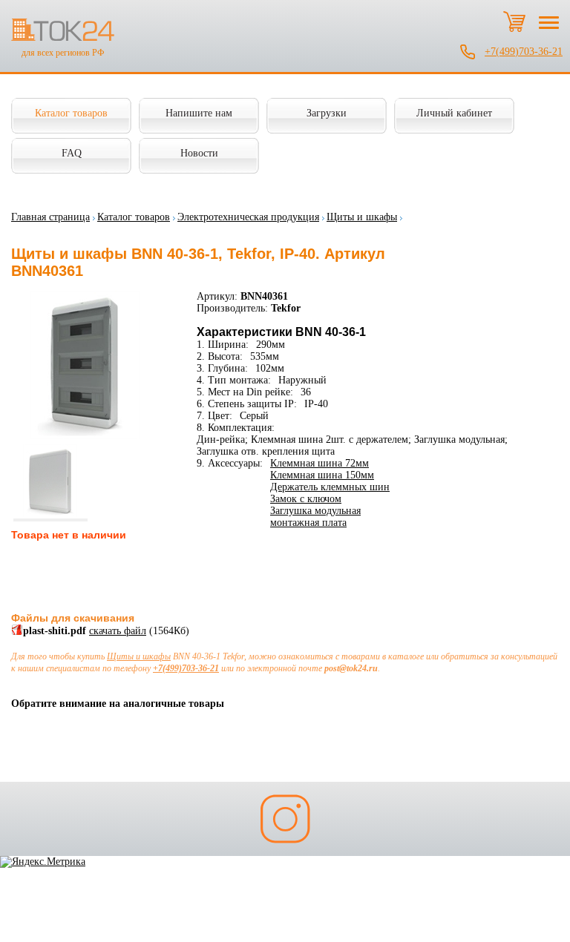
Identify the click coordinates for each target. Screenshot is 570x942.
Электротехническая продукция (248, 217)
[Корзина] (514, 21)
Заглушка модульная (315, 510)
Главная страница (50, 217)
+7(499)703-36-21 (524, 51)
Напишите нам (199, 113)
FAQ (72, 153)
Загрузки (327, 113)
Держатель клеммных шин (330, 487)
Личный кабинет (454, 113)
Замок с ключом (305, 498)
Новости (199, 153)
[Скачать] (17, 632)
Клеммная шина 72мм (319, 463)
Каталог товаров (71, 113)
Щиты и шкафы (362, 217)
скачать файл (117, 630)
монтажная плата (308, 522)
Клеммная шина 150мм (322, 475)
